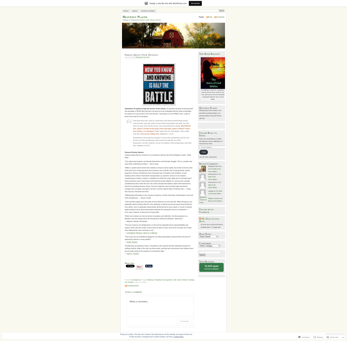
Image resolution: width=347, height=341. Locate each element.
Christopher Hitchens (134, 233)
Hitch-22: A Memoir (150, 233)
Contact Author (148, 11)
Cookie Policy (179, 337)
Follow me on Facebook (206, 210)
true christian (129, 282)
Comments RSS (133, 286)
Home (126, 11)
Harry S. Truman (133, 254)
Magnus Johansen (214, 198)
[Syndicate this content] (200, 218)
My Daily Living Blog (209, 220)
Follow (204, 152)
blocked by (213, 268)
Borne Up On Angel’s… (215, 201)
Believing (150, 280)
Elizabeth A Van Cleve (143, 57)
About (135, 11)
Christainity (157, 280)
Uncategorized (136, 280)
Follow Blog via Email (208, 134)
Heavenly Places (135, 17)
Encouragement (167, 280)
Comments (220, 17)
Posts (210, 17)
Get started (195, 3)
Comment (184, 321)
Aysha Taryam (132, 242)
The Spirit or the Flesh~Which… (214, 176)
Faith (174, 280)
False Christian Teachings (185, 280)
